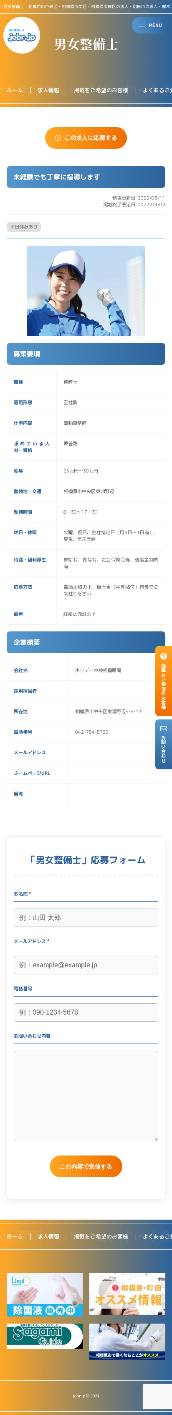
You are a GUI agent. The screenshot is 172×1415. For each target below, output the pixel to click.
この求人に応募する (90, 138)
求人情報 (48, 90)
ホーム (15, 90)
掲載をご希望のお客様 (101, 90)
